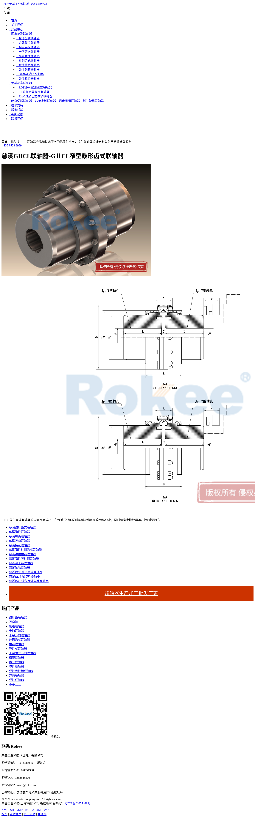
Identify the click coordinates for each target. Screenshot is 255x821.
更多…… (15, 684)
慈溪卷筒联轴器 (19, 536)
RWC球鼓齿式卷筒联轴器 (34, 96)
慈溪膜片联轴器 (19, 531)
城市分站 (29, 814)
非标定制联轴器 (44, 100)
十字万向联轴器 (28, 51)
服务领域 (16, 109)
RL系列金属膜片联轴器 (32, 92)
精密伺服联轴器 (20, 100)
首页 (13, 20)
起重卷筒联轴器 (28, 47)
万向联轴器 (16, 675)
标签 (4, 814)
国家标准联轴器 (20, 33)
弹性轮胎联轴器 (28, 78)
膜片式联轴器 (18, 648)
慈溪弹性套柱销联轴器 (24, 558)
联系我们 (16, 118)
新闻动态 (16, 114)
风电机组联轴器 (68, 100)
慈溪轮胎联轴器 (19, 567)
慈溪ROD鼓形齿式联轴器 (25, 572)
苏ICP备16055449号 (77, 803)
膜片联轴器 (16, 666)
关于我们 (16, 24)
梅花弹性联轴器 (28, 56)
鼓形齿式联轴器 (28, 38)
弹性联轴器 (16, 680)
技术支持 (16, 105)
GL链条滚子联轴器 (30, 74)
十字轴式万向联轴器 (22, 653)
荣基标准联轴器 (20, 83)
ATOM (36, 809)
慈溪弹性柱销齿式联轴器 (25, 549)
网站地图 (15, 814)
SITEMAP (16, 809)
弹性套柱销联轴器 (21, 671)
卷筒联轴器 (16, 630)
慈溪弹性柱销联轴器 (22, 554)
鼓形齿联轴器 (18, 617)
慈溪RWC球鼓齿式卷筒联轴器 (29, 581)
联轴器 (42, 814)
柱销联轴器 (16, 644)
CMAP (47, 809)
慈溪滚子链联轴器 (21, 563)
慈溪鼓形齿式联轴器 (22, 527)
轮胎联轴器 (16, 626)
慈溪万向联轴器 (19, 540)
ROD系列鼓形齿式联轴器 (34, 87)
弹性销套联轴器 (28, 69)
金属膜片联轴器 (28, 42)
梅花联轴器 (16, 657)
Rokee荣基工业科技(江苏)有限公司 (24, 4)
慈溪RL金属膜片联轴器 (24, 576)
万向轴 (13, 621)
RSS (27, 809)
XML (4, 809)
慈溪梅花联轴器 (19, 545)
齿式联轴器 (16, 662)
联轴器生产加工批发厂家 (131, 593)
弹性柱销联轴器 (28, 65)
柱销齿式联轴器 (28, 60)
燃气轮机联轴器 (92, 100)
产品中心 (16, 29)
